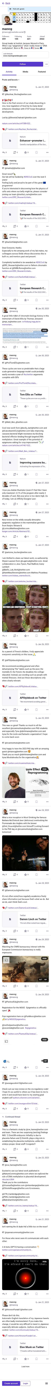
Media (25, 72)
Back (7, 3)
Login (25, 1383)
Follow (23, 64)
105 (16, 39)
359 (4, 39)
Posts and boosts (10, 80)
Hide (45, 330)
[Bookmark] (36, 152)
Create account (11, 1383)
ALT (40, 980)
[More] (47, 152)
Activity (9, 72)
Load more (25, 1367)
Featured (42, 72)
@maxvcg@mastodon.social (12, 32)
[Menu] (46, 64)
